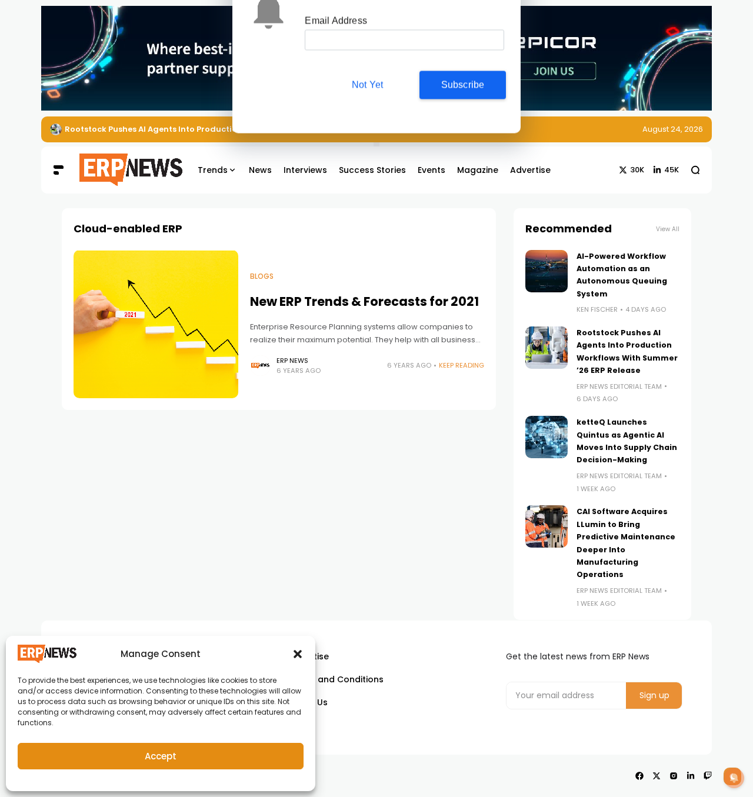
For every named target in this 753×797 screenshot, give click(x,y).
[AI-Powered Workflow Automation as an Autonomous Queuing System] (546, 271)
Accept (160, 756)
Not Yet (367, 108)
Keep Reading (461, 365)
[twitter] (656, 776)
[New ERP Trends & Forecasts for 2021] (156, 324)
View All (667, 229)
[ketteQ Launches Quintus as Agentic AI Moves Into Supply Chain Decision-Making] (546, 437)
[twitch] (708, 776)
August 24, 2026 (672, 129)
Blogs (262, 276)
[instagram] (673, 776)
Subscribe (463, 108)
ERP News (292, 360)
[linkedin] (691, 776)
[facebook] (639, 776)
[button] (298, 654)
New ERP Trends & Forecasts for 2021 (364, 301)
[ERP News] (122, 170)
